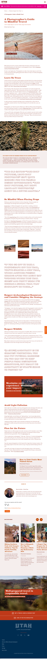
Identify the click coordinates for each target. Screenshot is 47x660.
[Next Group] (41, 519)
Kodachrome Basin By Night (14, 413)
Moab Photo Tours (27, 108)
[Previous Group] (37, 519)
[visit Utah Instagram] (21, 635)
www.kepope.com (33, 496)
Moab (34, 83)
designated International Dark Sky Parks (32, 410)
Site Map (3, 648)
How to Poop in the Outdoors (20, 86)
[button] (46, 330)
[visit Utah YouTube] (28, 635)
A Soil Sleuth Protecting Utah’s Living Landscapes (30, 99)
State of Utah (4, 650)
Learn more (39, 6)
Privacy (3, 646)
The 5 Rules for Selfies (19, 451)
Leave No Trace (13, 217)
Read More (24, 474)
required (6, 84)
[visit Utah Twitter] (24, 635)
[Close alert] (45, 6)
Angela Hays (7, 206)
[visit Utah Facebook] (18, 635)
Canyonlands (35, 207)
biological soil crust (33, 91)
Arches (5, 208)
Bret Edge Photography (16, 221)
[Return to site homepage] (23, 2)
